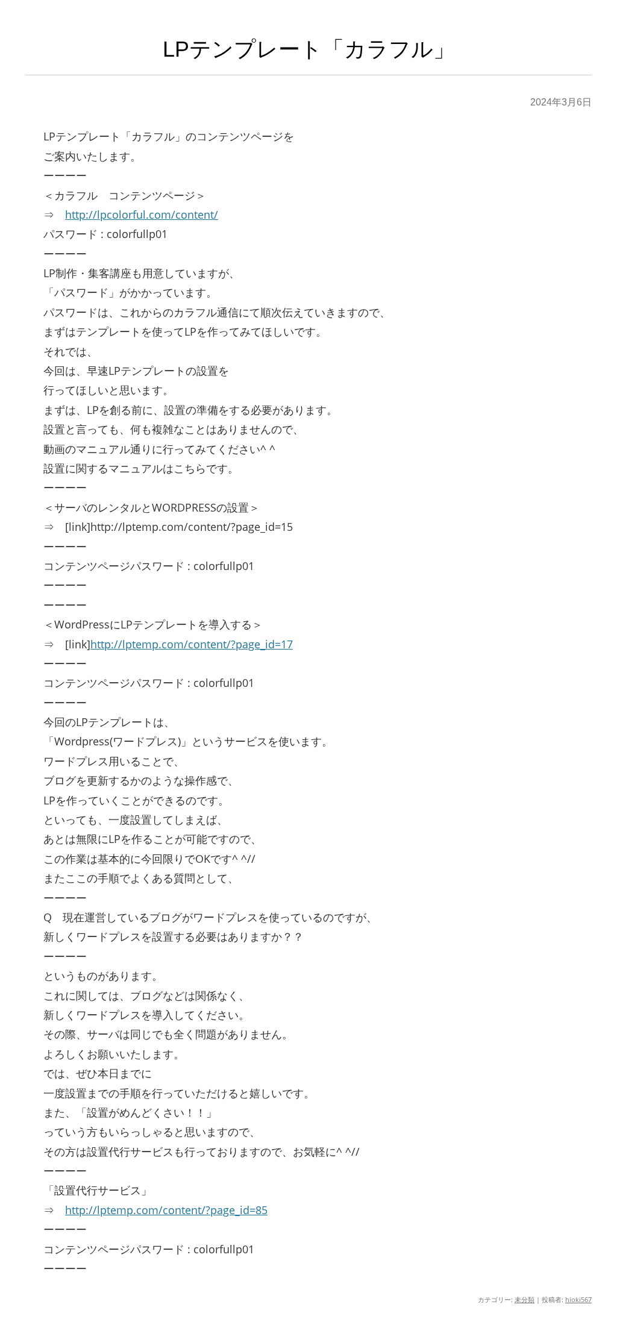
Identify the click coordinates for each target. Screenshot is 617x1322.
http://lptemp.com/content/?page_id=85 (166, 1210)
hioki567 (578, 1299)
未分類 (524, 1299)
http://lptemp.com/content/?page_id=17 (191, 644)
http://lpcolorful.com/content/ (141, 214)
